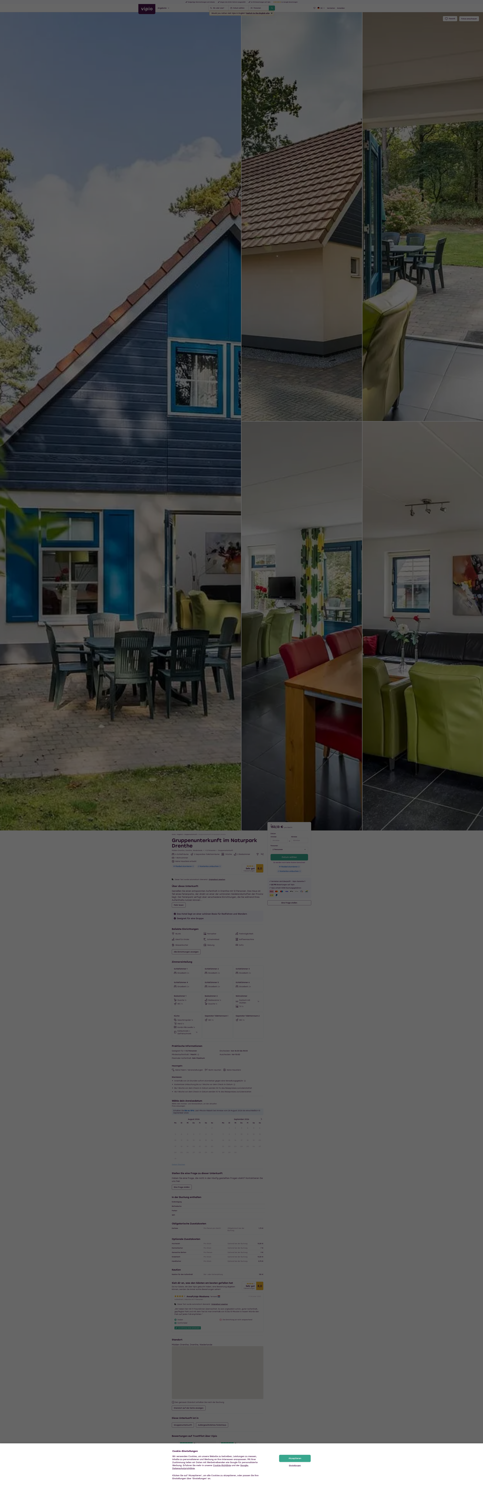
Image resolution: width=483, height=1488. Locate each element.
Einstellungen (295, 1465)
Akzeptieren (295, 1458)
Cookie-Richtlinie (222, 1465)
